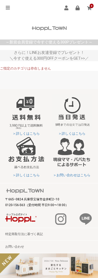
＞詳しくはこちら (26, 133)
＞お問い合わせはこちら (71, 175)
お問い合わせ (14, 246)
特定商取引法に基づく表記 (24, 234)
